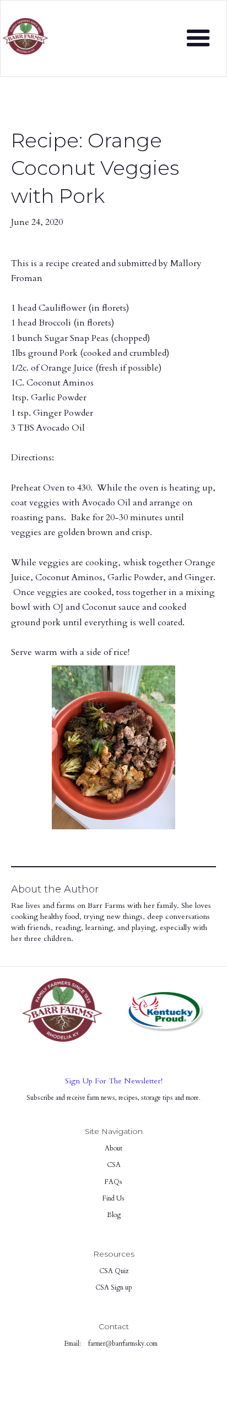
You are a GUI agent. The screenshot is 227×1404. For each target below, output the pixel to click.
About (113, 1148)
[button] (198, 38)
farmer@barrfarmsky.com (123, 1343)
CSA (114, 1164)
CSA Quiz (113, 1271)
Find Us (113, 1198)
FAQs (113, 1181)
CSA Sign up (113, 1287)
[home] (25, 32)
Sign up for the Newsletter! (114, 1081)
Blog (114, 1214)
